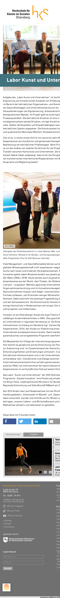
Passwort (8, 562)
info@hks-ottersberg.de (13, 500)
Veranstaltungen (13, 434)
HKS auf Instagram (13, 506)
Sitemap (8, 521)
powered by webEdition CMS (50, 597)
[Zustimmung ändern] (6, 587)
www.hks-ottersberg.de (13, 502)
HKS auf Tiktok (11, 511)
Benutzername (10, 557)
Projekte (33, 434)
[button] (9, 421)
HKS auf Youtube (12, 516)
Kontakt (7, 524)
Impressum (9, 527)
